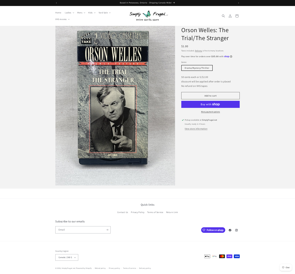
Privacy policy (114, 268)
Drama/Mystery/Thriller (197, 68)
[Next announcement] (238, 3)
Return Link (172, 212)
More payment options (210, 111)
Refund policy (100, 268)
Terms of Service (155, 212)
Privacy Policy (137, 212)
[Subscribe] (107, 229)
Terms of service (129, 268)
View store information (196, 128)
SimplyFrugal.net (69, 268)
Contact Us (122, 212)
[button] (69, 12)
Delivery (198, 50)
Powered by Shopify (84, 268)
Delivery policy (145, 268)
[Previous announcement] (56, 3)
